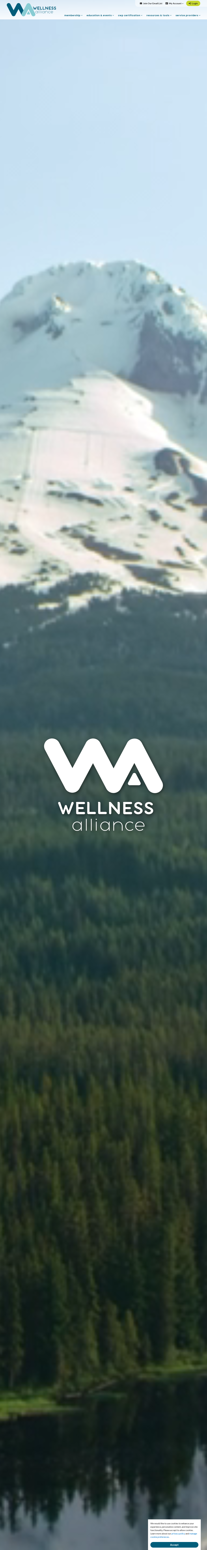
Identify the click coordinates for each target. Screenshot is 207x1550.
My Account (175, 3)
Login (195, 3)
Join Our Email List (152, 3)
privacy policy (178, 1533)
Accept (174, 1544)
